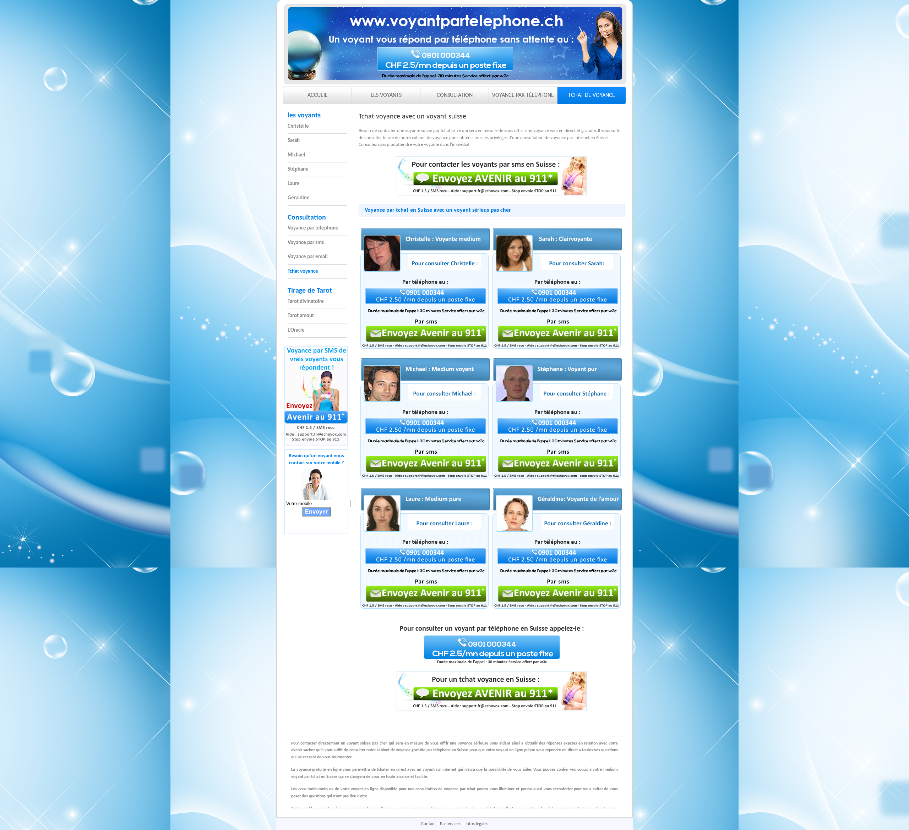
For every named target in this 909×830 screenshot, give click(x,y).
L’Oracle (296, 330)
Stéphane (298, 169)
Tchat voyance (303, 271)
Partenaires (451, 823)
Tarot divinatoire (306, 301)
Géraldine (299, 198)
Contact (429, 823)
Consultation (307, 217)
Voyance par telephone (313, 228)
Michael (296, 155)
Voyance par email (308, 257)
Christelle (298, 126)
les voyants (304, 115)
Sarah (294, 140)
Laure (294, 184)
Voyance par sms (306, 242)
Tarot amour (301, 316)
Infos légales (477, 823)
